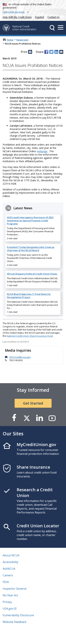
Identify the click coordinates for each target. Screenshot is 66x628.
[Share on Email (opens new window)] (61, 52)
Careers (8, 575)
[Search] (52, 28)
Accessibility (10, 562)
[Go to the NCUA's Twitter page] (27, 418)
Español (39, 17)
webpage (42, 151)
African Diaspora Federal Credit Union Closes (32, 273)
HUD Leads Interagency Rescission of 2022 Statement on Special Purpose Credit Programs (30, 220)
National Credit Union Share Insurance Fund (30, 335)
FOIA (6, 582)
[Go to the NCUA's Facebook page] (14, 418)
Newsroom (22, 39)
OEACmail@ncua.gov (20, 357)
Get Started (33, 403)
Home (10, 39)
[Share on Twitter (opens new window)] (51, 52)
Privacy (7, 602)
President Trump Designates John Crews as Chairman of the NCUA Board (30, 249)
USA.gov (8, 608)
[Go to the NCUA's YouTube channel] (52, 418)
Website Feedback (14, 622)
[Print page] (30, 52)
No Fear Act (10, 595)
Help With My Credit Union (16, 17)
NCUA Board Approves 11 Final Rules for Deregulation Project (29, 295)
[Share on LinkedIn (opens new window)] (56, 52)
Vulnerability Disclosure (18, 615)
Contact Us (53, 17)
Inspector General (14, 589)
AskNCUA (9, 569)
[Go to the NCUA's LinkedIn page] (39, 418)
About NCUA (11, 555)
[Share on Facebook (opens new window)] (46, 52)
